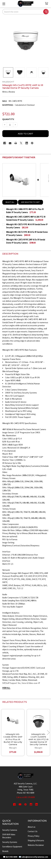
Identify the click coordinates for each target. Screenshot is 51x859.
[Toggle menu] (3, 3)
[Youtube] (20, 804)
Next (48, 732)
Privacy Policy (33, 836)
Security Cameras (9, 830)
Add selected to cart (30, 202)
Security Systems (9, 842)
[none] (25, 41)
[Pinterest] (32, 143)
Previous (2, 732)
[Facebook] (4, 143)
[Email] (10, 143)
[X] (21, 143)
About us (31, 827)
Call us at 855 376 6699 (25, 797)
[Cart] (47, 4)
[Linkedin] (26, 143)
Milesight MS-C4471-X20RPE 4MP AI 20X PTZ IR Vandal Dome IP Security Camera (38, 739)
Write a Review (8, 91)
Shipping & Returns (36, 840)
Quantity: (8, 119)
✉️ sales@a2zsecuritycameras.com (33, 857)
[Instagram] (31, 804)
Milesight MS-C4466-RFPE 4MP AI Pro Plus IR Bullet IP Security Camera (12, 739)
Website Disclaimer (36, 845)
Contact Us (32, 831)
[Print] (15, 143)
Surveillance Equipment (12, 846)
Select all (9, 202)
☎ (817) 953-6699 (10, 857)
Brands (5, 851)
